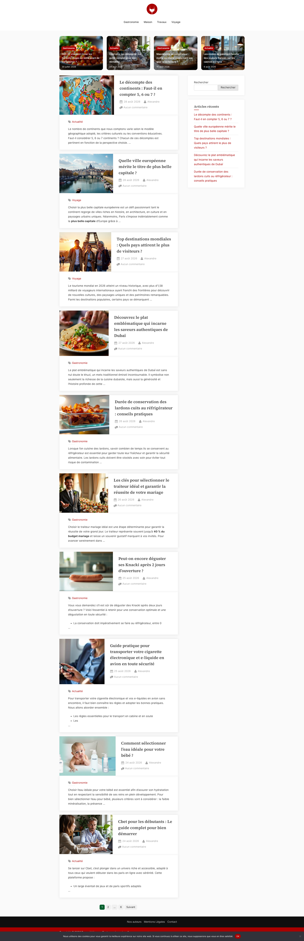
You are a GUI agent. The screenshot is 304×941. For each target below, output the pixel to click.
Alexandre (153, 101)
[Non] (300, 936)
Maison (148, 22)
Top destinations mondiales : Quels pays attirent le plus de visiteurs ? (144, 245)
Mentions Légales (154, 921)
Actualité (114, 48)
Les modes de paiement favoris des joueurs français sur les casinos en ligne (221, 58)
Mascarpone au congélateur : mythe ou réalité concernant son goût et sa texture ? (174, 58)
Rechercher (201, 82)
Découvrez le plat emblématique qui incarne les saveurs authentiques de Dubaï (214, 159)
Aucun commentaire (135, 108)
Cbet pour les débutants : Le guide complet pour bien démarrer (125, 58)
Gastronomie (131, 22)
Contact (172, 921)
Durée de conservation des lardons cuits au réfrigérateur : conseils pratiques (144, 408)
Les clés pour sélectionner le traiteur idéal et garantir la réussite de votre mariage (141, 486)
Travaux (161, 22)
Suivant (130, 907)
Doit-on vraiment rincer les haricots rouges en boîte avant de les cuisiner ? (80, 58)
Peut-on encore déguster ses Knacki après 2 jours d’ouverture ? (142, 565)
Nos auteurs (134, 921)
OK (237, 936)
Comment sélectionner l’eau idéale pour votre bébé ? (143, 749)
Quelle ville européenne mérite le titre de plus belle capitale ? (145, 167)
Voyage (175, 22)
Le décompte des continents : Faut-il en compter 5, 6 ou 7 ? (141, 88)
